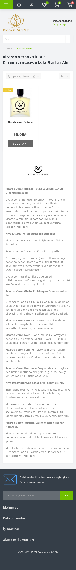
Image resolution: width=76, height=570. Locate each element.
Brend (10, 48)
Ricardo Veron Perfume (20, 122)
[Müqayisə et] (34, 96)
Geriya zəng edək (61, 24)
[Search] (67, 39)
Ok (66, 495)
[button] (31, 4)
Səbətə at (20, 143)
